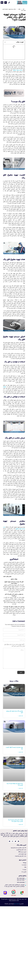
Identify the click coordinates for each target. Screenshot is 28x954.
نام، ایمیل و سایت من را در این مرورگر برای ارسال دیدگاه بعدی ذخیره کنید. (14, 645)
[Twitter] (15, 841)
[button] (5, 2)
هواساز (4, 387)
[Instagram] (12, 841)
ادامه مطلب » (20, 715)
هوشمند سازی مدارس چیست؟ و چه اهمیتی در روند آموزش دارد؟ (15, 820)
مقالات (19, 9)
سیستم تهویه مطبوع (17, 70)
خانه (23, 9)
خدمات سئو (16, 904)
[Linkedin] (9, 841)
